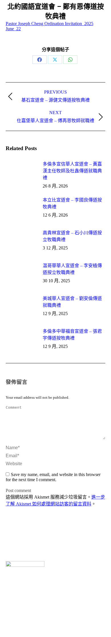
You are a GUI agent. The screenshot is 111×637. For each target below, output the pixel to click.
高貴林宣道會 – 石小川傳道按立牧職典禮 (72, 236)
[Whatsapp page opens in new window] (27, 620)
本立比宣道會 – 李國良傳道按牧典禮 (72, 203)
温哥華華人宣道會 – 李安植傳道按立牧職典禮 (72, 269)
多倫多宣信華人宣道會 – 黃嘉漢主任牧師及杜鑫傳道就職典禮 (72, 171)
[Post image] (21, 173)
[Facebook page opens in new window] (10, 620)
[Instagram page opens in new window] (18, 620)
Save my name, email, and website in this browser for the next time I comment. (53, 477)
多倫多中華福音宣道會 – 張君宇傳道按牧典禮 (72, 334)
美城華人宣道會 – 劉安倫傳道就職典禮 (72, 302)
